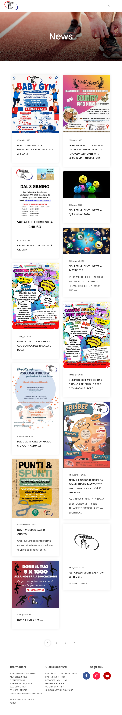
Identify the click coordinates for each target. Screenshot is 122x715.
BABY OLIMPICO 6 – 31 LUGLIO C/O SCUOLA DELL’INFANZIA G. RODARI (34, 346)
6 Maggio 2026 (76, 374)
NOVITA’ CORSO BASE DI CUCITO (31, 532)
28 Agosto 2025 (76, 567)
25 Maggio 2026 (76, 261)
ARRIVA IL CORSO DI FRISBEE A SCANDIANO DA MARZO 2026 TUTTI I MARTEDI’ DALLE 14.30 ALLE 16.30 (86, 486)
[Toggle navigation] (116, 6)
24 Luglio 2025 (24, 614)
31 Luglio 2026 (23, 140)
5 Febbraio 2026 (25, 436)
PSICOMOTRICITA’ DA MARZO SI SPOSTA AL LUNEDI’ (34, 444)
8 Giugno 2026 (24, 240)
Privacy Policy (17, 699)
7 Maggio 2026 (24, 336)
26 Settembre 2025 (26, 524)
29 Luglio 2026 (75, 140)
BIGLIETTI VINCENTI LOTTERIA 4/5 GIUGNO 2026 (85, 212)
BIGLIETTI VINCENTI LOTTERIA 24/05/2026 (85, 268)
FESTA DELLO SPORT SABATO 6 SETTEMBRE (86, 575)
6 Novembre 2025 (77, 474)
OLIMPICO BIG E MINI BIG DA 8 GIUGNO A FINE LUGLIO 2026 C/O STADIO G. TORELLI (86, 384)
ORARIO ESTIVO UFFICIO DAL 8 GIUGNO (34, 247)
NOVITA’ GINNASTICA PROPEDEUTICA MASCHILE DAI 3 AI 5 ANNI (35, 149)
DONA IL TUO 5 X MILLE (30, 620)
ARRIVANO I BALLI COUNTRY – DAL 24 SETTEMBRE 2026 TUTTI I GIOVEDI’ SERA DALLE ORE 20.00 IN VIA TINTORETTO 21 (86, 152)
